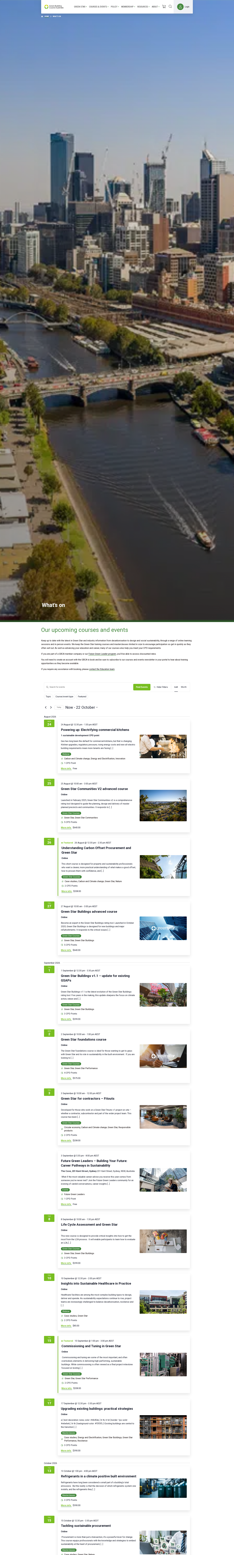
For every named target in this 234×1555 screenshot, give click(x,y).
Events (65, 1190)
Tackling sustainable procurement (86, 1526)
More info (66, 768)
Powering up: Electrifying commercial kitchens (95, 730)
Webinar (66, 754)
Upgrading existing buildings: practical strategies (97, 1409)
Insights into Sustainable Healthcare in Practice (96, 1283)
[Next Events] (51, 707)
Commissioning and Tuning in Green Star (91, 1346)
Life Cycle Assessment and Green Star (89, 1224)
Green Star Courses (71, 813)
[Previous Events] (45, 707)
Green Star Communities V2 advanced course (94, 789)
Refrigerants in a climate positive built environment (98, 1476)
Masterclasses (68, 1433)
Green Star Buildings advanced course (89, 912)
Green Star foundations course (83, 1039)
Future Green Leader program (102, 654)
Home (47, 16)
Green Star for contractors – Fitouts (87, 1098)
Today (59, 707)
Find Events (142, 687)
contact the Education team (102, 669)
